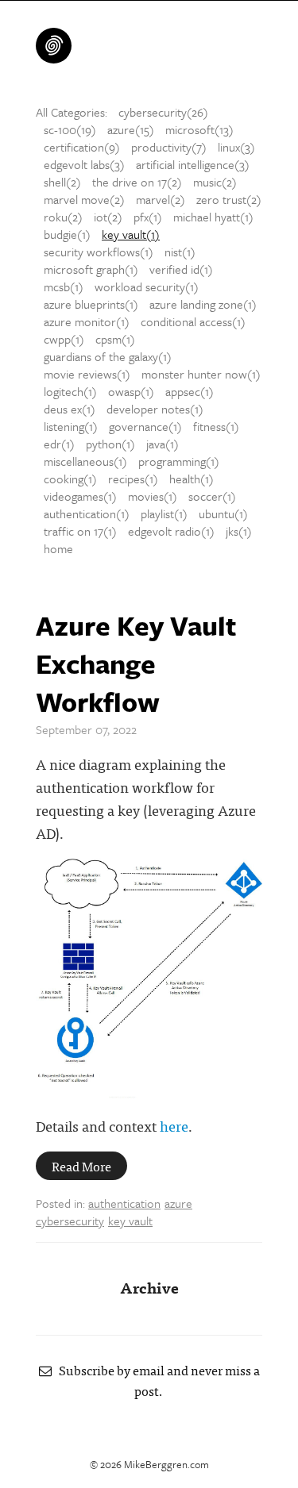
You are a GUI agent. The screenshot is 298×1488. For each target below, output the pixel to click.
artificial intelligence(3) (193, 164)
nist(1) (179, 251)
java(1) (162, 443)
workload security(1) (147, 286)
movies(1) (152, 496)
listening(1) (71, 426)
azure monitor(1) (87, 321)
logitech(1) (70, 391)
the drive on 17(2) (137, 181)
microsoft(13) (199, 129)
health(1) (191, 478)
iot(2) (108, 216)
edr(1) (59, 443)
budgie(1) (67, 234)
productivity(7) (169, 147)
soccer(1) (212, 496)
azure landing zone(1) (203, 304)
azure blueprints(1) (91, 304)
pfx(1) (148, 216)
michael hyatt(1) (213, 216)
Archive (149, 1287)
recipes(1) (133, 478)
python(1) (110, 443)
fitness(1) (216, 426)
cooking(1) (70, 478)
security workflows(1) (98, 251)
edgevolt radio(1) (171, 531)
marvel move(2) (84, 199)
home (58, 548)
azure (178, 1203)
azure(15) (130, 129)
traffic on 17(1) (80, 531)
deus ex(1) (69, 408)
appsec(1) (189, 391)
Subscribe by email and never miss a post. (156, 1380)
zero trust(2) (228, 199)
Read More (81, 1165)
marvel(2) (160, 199)
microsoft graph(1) (91, 269)
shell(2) (62, 181)
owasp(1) (131, 391)
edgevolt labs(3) (84, 164)
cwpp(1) (64, 339)
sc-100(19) (70, 129)
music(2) (215, 181)
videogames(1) (80, 496)
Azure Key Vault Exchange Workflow (136, 663)
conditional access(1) (193, 321)
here (174, 1125)
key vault (130, 1220)
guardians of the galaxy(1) (108, 356)
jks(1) (239, 531)
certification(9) (82, 147)
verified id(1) (181, 269)
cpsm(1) (115, 339)
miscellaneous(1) (85, 461)
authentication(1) (87, 513)
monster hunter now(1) (201, 374)
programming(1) (178, 461)
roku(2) (63, 216)
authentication (124, 1203)
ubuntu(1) (223, 513)
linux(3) (236, 147)
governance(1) (145, 426)
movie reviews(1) (87, 374)
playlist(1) (164, 513)
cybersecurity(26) (163, 112)
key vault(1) (131, 234)
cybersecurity (70, 1220)
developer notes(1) (154, 408)
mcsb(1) (63, 286)
